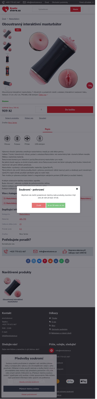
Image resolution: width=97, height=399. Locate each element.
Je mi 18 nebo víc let (55, 205)
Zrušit (39, 205)
